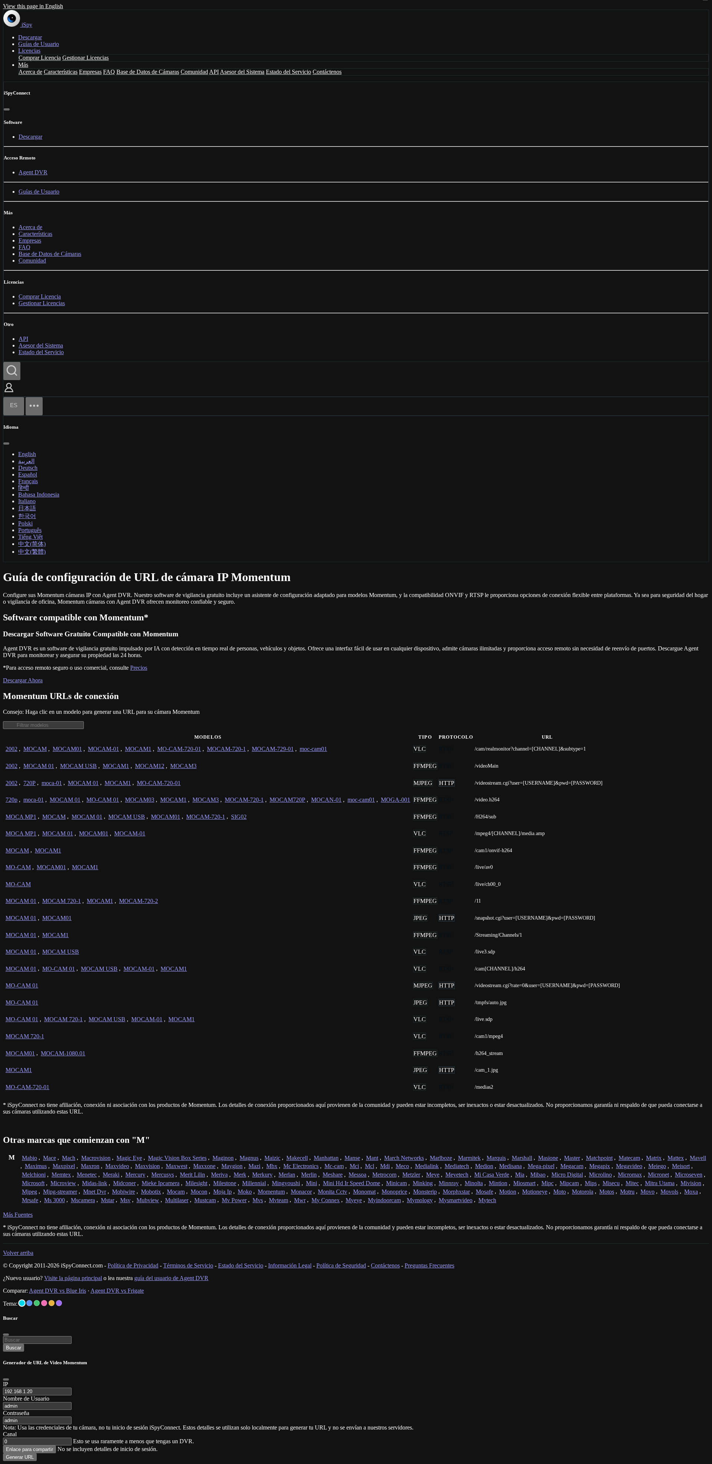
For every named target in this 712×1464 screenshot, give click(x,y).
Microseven (688, 1174)
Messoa (357, 1174)
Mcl (369, 1166)
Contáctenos (327, 72)
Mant (372, 1158)
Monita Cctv (332, 1191)
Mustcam (205, 1200)
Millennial (254, 1183)
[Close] (6, 1379)
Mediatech (457, 1166)
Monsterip (425, 1191)
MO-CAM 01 (102, 800)
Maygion (232, 1166)
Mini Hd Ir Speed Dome (351, 1183)
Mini (311, 1183)
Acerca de (30, 72)
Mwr (300, 1200)
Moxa (691, 1191)
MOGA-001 (395, 800)
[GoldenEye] (52, 1303)
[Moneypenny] (44, 1303)
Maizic (272, 1158)
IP (5, 1384)
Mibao (537, 1174)
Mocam (176, 1191)
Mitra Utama (660, 1183)
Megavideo (629, 1166)
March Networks (404, 1158)
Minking (423, 1183)
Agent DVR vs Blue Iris (57, 1290)
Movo (647, 1191)
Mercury (135, 1174)
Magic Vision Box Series (177, 1158)
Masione (548, 1158)
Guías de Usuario (38, 44)
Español (27, 474)
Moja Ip (222, 1191)
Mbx (271, 1166)
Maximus (36, 1166)
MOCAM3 (183, 766)
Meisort (681, 1166)
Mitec (632, 1183)
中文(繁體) (32, 551)
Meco (402, 1166)
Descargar (30, 37)
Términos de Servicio (188, 1265)
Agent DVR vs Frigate (117, 1290)
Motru (627, 1191)
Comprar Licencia (40, 58)
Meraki (111, 1174)
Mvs (258, 1200)
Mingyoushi (286, 1183)
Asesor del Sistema (242, 72)
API (214, 72)
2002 (11, 749)
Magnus (249, 1158)
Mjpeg (29, 1191)
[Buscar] (11, 371)
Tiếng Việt (30, 537)
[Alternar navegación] (34, 406)
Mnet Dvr (94, 1191)
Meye (432, 1174)
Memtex (61, 1174)
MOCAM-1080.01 (63, 1053)
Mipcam (569, 1183)
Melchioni (34, 1174)
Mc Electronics (301, 1166)
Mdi (385, 1166)
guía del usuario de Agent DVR (171, 1278)
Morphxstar (456, 1191)
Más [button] (23, 65)
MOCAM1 (138, 749)
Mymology (420, 1200)
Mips (591, 1183)
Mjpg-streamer (60, 1191)
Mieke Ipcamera (160, 1183)
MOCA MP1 (21, 817)
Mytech (487, 1200)
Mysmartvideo (455, 1200)
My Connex (326, 1200)
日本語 (27, 508)
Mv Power (234, 1200)
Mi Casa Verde (491, 1174)
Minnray (449, 1183)
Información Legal (290, 1265)
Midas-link (94, 1183)
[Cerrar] (7, 109)
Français (28, 481)
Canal (10, 1434)
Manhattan (326, 1158)
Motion (507, 1191)
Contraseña (16, 1413)
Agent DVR (33, 172)
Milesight (196, 1183)
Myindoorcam (384, 1200)
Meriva (219, 1174)
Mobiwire (123, 1191)
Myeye (354, 1200)
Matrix (654, 1158)
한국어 (27, 516)
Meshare (333, 1174)
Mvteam (278, 1200)
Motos (606, 1191)
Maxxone (204, 1166)
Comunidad (194, 72)
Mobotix (151, 1191)
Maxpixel (64, 1166)
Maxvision (147, 1166)
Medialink (427, 1166)
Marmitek (469, 1158)
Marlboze (441, 1158)
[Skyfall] (37, 1303)
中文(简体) (32, 544)
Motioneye (534, 1191)
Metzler (411, 1174)
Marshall (522, 1158)
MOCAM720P (287, 800)
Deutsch (27, 468)
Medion (484, 1166)
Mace (49, 1158)
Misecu (611, 1183)
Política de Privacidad (133, 1265)
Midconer (124, 1183)
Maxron (90, 1166)
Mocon (199, 1191)
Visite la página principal (73, 1278)
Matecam (629, 1158)
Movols (669, 1191)
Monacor (301, 1191)
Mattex (676, 1158)
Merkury (262, 1174)
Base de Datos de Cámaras (147, 72)
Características (61, 72)
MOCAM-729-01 (273, 749)
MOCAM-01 (103, 749)
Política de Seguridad (341, 1265)
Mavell (698, 1158)
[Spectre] (22, 1303)
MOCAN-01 (326, 800)
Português (30, 530)
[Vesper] (59, 1303)
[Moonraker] (29, 1303)
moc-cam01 (313, 749)
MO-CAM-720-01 (179, 749)
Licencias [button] (29, 50)
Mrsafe (30, 1200)
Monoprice (394, 1191)
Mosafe (484, 1191)
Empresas (90, 72)
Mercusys (162, 1174)
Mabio (29, 1158)
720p (11, 800)
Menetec (87, 1174)
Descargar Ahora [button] (23, 680)
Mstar (107, 1200)
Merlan (286, 1174)
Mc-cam (334, 1166)
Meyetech (456, 1174)
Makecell (297, 1158)
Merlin (309, 1174)
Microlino (600, 1174)
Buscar (13, 1348)
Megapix (599, 1166)
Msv (125, 1200)
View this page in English (33, 6)
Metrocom (384, 1174)
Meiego (657, 1166)
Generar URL (20, 1457)
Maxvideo (117, 1166)
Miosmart (524, 1183)
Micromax (630, 1174)
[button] (8, 393)
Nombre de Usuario (26, 1398)
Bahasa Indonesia (38, 494)
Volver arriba (18, 1253)
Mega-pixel (541, 1166)
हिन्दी (23, 488)
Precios (138, 668)
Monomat (364, 1191)
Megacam (571, 1166)
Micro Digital (567, 1174)
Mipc (547, 1183)
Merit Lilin (192, 1174)
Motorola (582, 1191)
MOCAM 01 (38, 766)
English (27, 454)
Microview (63, 1183)
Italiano (27, 501)
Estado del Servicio (288, 72)
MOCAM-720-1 (226, 749)
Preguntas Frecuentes (429, 1265)
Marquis (496, 1158)
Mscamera (83, 1200)
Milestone (224, 1183)
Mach (68, 1158)
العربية (26, 461)
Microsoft (33, 1183)
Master (572, 1158)
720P (29, 783)
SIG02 (239, 817)
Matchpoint (599, 1158)
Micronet (658, 1174)
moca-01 (52, 783)
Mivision (690, 1183)
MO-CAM (18, 867)
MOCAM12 (149, 766)
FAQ (109, 72)
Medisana (510, 1166)
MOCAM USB (78, 766)
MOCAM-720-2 (138, 901)
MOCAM (35, 749)
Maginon (223, 1158)
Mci (354, 1166)
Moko (245, 1191)
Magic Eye (129, 1158)
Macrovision (96, 1158)
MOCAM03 (139, 800)
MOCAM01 (67, 749)
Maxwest (176, 1166)
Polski (25, 523)
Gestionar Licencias (85, 58)
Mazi (254, 1166)
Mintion (498, 1183)
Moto (559, 1191)
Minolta (474, 1183)
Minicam (396, 1183)
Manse (352, 1158)
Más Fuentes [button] (18, 1214)
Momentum (271, 1191)
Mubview (147, 1200)
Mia (519, 1174)
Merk (240, 1174)
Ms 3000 (54, 1200)
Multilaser (176, 1200)
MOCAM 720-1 (61, 901)
